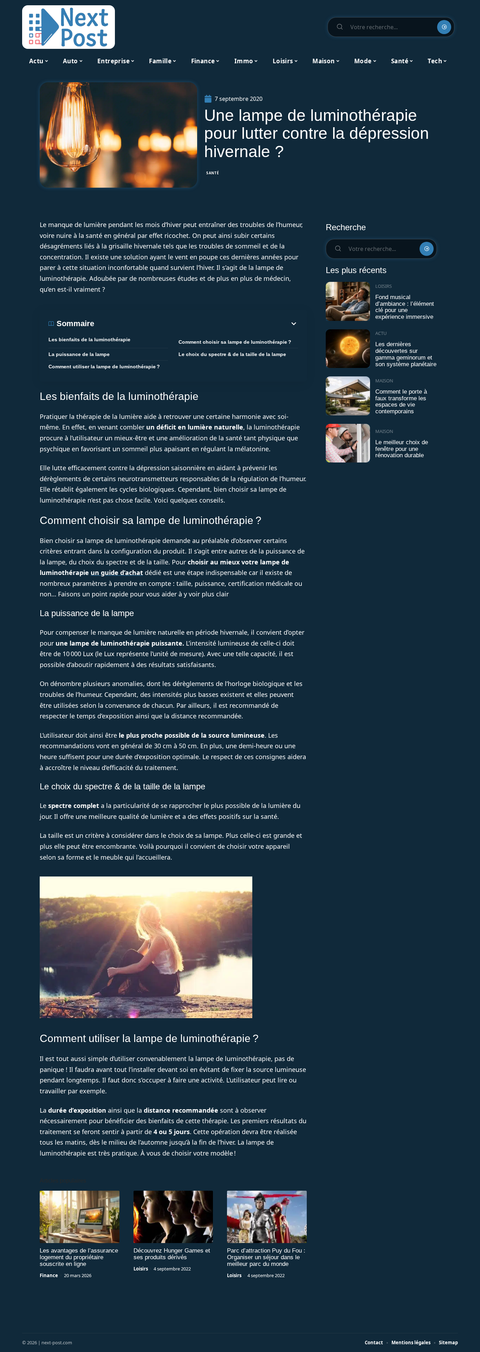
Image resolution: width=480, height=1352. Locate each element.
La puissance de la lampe (79, 354)
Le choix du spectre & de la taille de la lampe (232, 354)
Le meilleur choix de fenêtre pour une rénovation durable (401, 449)
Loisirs (141, 1269)
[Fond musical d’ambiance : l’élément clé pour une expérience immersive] (348, 301)
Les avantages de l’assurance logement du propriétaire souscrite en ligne (79, 1257)
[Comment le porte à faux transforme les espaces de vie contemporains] (348, 395)
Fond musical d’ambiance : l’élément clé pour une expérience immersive (404, 307)
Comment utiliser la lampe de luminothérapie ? (104, 366)
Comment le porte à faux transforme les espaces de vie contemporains (401, 401)
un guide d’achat (117, 572)
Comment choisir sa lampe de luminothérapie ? (235, 342)
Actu (381, 333)
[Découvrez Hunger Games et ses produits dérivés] (173, 1217)
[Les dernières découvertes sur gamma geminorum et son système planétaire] (348, 348)
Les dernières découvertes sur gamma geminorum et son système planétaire (405, 354)
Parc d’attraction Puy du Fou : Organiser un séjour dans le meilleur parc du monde (266, 1257)
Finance (49, 1275)
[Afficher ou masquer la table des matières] (196, 323)
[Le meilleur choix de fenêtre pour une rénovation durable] (348, 443)
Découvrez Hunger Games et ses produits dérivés (172, 1254)
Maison (384, 380)
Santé (212, 172)
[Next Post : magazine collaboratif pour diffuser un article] (68, 27)
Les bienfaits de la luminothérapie (89, 339)
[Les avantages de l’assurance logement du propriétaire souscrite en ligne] (79, 1217)
